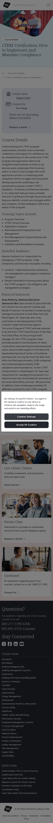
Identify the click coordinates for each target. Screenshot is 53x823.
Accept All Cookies (26, 425)
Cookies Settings (26, 416)
